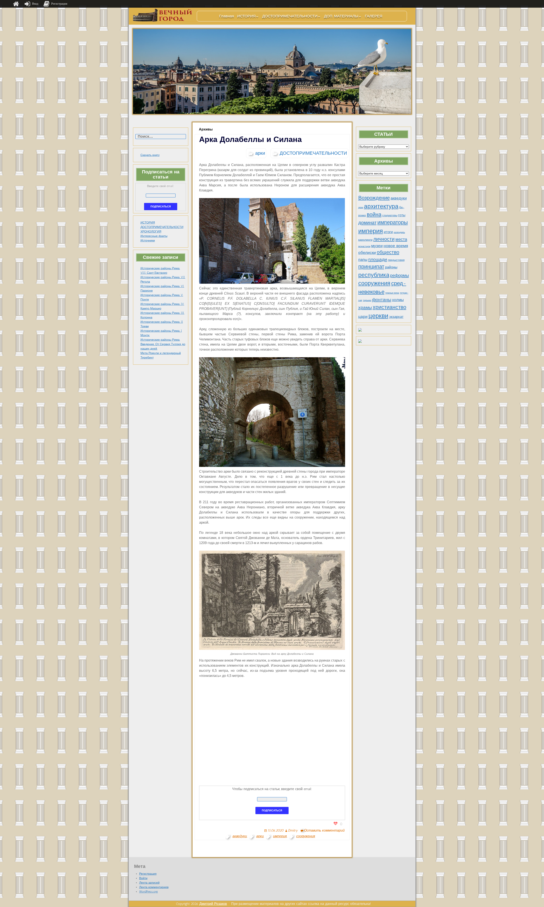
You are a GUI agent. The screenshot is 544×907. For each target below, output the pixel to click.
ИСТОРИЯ (246, 16)
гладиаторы (389, 215)
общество (388, 252)
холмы (398, 300)
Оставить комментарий (324, 830)
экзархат (396, 317)
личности (384, 239)
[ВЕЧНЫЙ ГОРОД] (163, 15)
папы (362, 259)
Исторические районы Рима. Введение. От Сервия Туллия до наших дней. (162, 344)
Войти (143, 878)
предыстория (396, 260)
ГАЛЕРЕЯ (373, 16)
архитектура (381, 206)
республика (373, 275)
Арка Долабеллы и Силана (250, 139)
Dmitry (293, 830)
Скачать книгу (150, 155)
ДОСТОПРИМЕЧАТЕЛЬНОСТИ (289, 16)
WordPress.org (148, 891)
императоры (392, 222)
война (374, 214)
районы (391, 267)
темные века (392, 293)
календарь (399, 232)
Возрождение (374, 198)
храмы (365, 307)
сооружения (374, 283)
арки (360, 207)
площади (377, 259)
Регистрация (148, 874)
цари (363, 316)
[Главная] (16, 4)
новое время (396, 245)
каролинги (365, 239)
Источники (147, 240)
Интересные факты (153, 236)
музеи (377, 245)
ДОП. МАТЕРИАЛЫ (341, 16)
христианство (389, 307)
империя (370, 231)
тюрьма (367, 300)
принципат (371, 266)
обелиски (367, 252)
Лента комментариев (154, 887)
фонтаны (381, 299)
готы (401, 215)
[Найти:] (160, 137)
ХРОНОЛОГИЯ (150, 231)
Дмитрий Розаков (213, 904)
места (401, 239)
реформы (399, 275)
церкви (378, 315)
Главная (226, 16)
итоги (388, 232)
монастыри (364, 246)
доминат (367, 222)
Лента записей (149, 882)
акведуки (399, 198)
